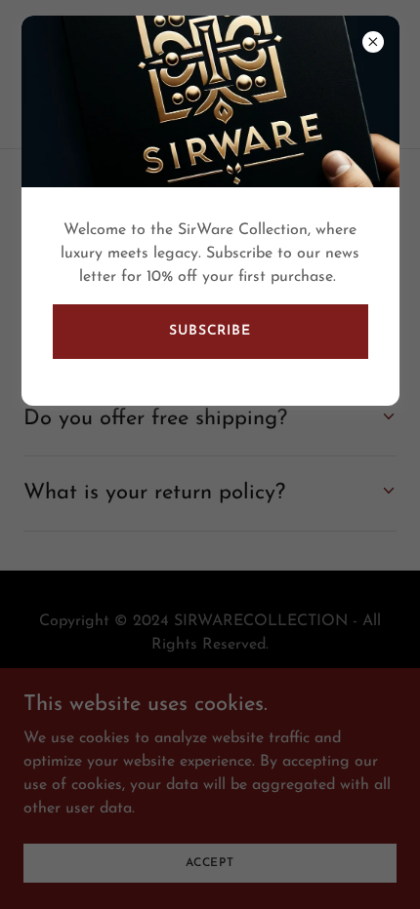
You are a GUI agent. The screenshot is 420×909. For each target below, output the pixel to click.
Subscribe (210, 331)
